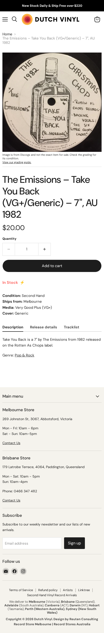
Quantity (9, 238)
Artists (68, 590)
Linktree (84, 590)
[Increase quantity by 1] (44, 249)
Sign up (74, 543)
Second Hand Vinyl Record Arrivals (52, 595)
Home (7, 34)
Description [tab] (12, 327)
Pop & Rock (24, 355)
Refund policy (48, 590)
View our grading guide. (16, 162)
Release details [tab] (43, 327)
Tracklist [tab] (71, 327)
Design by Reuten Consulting (75, 619)
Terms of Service (21, 590)
